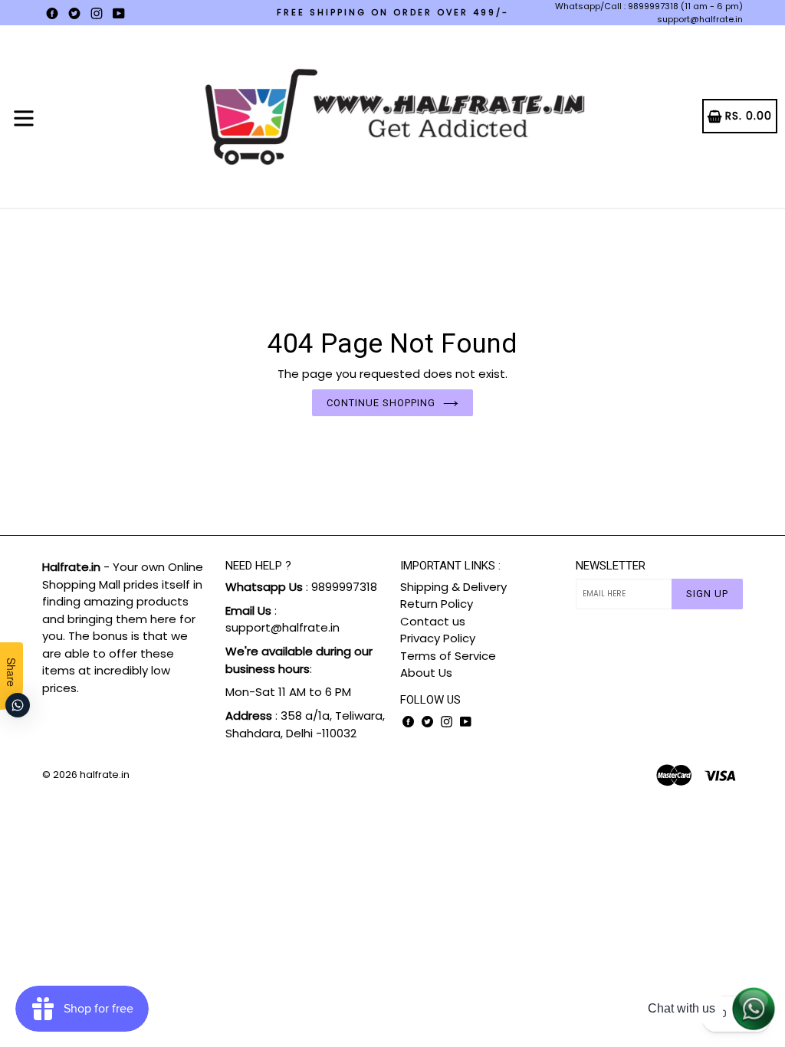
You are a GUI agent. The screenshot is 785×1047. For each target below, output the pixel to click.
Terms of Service (448, 656)
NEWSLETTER (610, 566)
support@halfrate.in (700, 19)
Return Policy (436, 604)
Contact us (432, 621)
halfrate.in (105, 774)
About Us (426, 673)
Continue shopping (381, 403)
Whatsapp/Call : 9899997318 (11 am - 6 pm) (649, 6)
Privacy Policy (437, 638)
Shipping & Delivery (453, 587)
